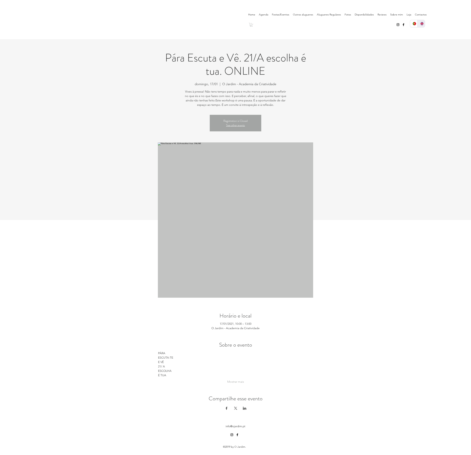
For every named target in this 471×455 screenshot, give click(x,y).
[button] (251, 25)
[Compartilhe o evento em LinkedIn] (244, 408)
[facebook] (403, 24)
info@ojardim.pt (235, 426)
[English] (421, 23)
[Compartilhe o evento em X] (235, 408)
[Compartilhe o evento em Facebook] (226, 408)
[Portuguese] (413, 23)
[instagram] (398, 24)
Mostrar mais (235, 381)
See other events (235, 125)
